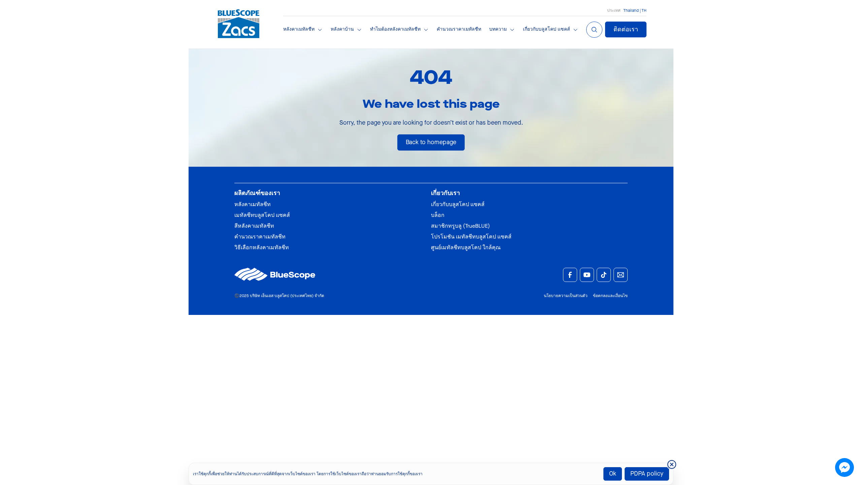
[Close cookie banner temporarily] (671, 464)
